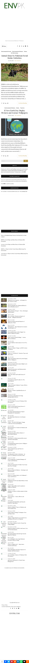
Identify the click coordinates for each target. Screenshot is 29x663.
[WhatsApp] (21, 661)
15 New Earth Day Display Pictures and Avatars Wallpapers (14, 111)
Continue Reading (22, 103)
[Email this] (24, 661)
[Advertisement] (14, 24)
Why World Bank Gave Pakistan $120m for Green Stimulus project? (17, 306)
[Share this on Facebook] (5, 661)
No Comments (18, 60)
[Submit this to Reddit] (15, 661)
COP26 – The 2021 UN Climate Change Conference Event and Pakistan (16, 423)
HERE (4, 183)
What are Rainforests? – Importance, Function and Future (16, 545)
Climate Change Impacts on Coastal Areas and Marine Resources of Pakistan (17, 518)
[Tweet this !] (8, 661)
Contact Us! (24, 191)
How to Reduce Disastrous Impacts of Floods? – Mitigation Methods (16, 317)
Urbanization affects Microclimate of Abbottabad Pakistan (16, 433)
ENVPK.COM (14, 613)
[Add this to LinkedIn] (18, 661)
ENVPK (2, 239)
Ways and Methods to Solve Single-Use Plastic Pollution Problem (16, 332)
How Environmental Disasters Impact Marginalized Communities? (16, 412)
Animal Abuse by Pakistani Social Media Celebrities (14, 57)
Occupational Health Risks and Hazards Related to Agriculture (16, 502)
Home (25, 51)
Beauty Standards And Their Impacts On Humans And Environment (17, 550)
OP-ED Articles (14, 53)
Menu (4, 46)
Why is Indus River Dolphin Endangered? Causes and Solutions (17, 460)
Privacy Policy (5, 605)
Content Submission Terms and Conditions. (11, 606)
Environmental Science (17, 51)
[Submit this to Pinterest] (11, 661)
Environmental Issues (6, 51)
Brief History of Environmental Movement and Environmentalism (17, 439)
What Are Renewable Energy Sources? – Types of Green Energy (17, 407)
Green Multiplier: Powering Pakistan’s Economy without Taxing (16, 539)
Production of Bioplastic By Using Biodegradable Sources (15, 396)
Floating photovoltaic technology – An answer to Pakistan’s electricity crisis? (16, 454)
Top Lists (22, 107)
